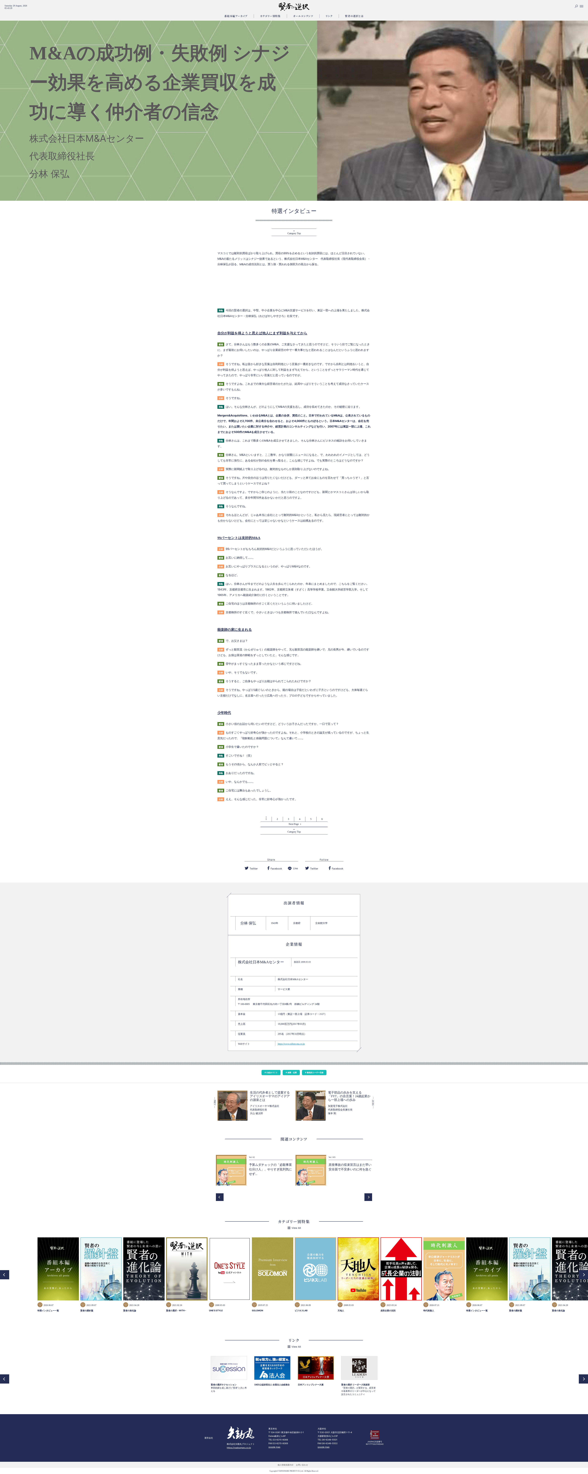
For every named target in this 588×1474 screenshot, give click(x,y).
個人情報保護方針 (286, 1465)
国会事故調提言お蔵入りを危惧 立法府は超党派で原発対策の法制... (272, 1169)
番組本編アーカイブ (235, 16)
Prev (220, 1197)
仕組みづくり (271, 1072)
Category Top (294, 233)
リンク (329, 16)
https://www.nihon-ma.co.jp (291, 1044)
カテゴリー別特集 (270, 16)
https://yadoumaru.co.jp (239, 1447)
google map (274, 1447)
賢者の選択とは (354, 16)
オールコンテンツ (303, 16)
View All (296, 1227)
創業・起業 (292, 1072)
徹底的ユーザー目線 (315, 1072)
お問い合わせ (302, 1465)
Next (368, 1197)
